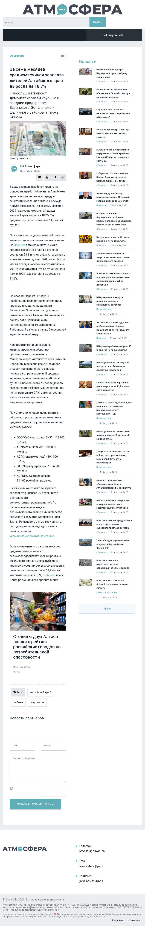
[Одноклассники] (47, 177)
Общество (17, 55)
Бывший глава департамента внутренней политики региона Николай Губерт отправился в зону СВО (112, 155)
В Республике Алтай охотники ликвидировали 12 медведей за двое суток (112, 435)
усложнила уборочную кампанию (32, 536)
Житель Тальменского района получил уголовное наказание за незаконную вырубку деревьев (113, 279)
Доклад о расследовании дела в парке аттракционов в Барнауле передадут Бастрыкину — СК (114, 408)
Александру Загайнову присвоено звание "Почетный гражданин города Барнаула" (112, 197)
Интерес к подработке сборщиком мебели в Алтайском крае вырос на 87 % (113, 484)
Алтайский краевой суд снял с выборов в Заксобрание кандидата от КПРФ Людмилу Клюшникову (113, 328)
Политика (101, 205)
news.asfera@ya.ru (91, 866)
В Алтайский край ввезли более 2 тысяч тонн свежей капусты (111, 584)
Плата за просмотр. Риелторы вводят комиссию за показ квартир (113, 133)
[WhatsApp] (62, 177)
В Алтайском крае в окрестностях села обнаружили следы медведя (112, 564)
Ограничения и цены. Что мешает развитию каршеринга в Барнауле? (113, 113)
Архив (107, 608)
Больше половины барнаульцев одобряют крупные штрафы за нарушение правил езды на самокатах (113, 219)
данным (19, 245)
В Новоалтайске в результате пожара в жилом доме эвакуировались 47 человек (112, 504)
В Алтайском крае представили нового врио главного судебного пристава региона (114, 524)
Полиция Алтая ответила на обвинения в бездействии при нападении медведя (113, 93)
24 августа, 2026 (119, 81)
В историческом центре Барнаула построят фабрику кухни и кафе (111, 73)
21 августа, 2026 (119, 289)
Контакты (134, 920)
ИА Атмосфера (72, 9)
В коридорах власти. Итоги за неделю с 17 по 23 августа (112, 239)
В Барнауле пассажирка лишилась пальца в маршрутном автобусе (109, 301)
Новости (87, 61)
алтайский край (40, 692)
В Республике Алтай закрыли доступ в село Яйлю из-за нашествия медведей (112, 366)
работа (18, 702)
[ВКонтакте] (39, 177)
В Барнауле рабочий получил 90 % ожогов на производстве (113, 348)
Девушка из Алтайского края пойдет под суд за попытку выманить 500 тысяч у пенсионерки (112, 457)
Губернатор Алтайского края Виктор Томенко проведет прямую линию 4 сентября (112, 177)
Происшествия (103, 309)
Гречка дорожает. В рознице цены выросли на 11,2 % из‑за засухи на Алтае (112, 386)
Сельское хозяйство (106, 592)
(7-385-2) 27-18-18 (91, 881)
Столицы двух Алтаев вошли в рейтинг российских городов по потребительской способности (37, 647)
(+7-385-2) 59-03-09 (92, 851)
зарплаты (37, 702)
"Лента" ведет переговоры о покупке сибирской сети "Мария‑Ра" (112, 544)
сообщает (49, 575)
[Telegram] (55, 177)
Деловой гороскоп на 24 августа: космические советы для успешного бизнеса (113, 257)
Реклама (117, 920)
